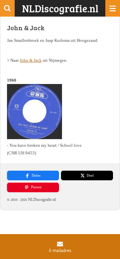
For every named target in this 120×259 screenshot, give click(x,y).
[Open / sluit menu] (112, 8)
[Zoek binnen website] (7, 8)
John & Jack (31, 60)
